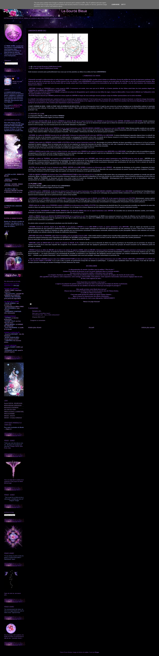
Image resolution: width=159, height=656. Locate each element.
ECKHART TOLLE (10, 321)
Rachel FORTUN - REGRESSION (13, 403)
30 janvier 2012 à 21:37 (38, 317)
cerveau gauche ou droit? (11, 339)
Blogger (97, 652)
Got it (123, 4)
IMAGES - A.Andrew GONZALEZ (13, 418)
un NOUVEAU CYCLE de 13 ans (13, 192)
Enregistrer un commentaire (37, 320)
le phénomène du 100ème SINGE (14, 306)
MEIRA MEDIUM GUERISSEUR (12, 405)
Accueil (91, 327)
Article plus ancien (148, 327)
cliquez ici (9, 429)
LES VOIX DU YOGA (10, 409)
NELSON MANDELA (10, 308)
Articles (8, 63)
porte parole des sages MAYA (12, 298)
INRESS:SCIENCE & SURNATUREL (14, 411)
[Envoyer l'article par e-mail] (30, 304)
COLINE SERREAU (10, 303)
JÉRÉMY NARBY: (10, 290)
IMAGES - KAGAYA (9, 415)
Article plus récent (34, 327)
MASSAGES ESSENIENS (11, 407)
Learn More (115, 4)
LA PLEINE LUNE (35, 184)
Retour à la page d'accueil (91, 301)
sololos (87, 652)
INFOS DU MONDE (9, 413)
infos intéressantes (9, 313)
